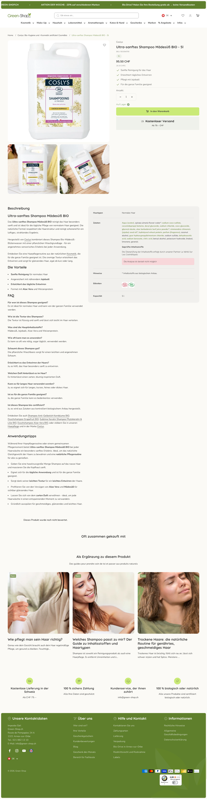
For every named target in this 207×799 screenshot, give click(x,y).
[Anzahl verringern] (120, 97)
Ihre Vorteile (79, 730)
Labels (116, 757)
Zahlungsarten (120, 730)
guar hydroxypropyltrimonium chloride (146, 235)
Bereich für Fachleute (84, 757)
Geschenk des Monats (84, 752)
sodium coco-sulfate (171, 223)
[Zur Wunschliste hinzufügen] (104, 45)
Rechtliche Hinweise (174, 725)
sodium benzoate (134, 238)
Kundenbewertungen (84, 741)
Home (10, 35)
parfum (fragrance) (171, 232)
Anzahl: (120, 90)
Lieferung (118, 736)
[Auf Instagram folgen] (17, 751)
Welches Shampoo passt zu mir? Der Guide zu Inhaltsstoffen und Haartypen (102, 643)
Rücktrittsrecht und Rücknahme (129, 752)
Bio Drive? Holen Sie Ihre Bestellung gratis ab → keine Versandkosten (150, 4)
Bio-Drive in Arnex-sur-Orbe (128, 746)
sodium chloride (167, 226)
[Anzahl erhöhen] (132, 97)
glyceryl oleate (128, 229)
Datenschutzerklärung (175, 739)
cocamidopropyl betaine (133, 226)
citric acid (147, 238)
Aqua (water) (128, 223)
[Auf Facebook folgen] (10, 751)
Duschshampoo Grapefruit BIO (23, 419)
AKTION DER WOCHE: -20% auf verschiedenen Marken (62, 4)
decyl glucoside (152, 226)
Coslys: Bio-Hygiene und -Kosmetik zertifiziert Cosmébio (42, 35)
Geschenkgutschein (83, 736)
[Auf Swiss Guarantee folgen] (31, 751)
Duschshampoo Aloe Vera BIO (32, 422)
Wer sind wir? (80, 725)
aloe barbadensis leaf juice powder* (152, 229)
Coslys (119, 42)
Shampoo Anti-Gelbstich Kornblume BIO (48, 415)
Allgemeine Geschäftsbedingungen (175, 732)
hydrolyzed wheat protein (150, 232)
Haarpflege (13, 426)
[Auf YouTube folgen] (24, 751)
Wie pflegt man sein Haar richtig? (35, 639)
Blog (75, 746)
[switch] (175, 782)
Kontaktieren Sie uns (123, 725)
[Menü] (180, 776)
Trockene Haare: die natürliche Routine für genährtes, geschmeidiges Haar (162, 643)
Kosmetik (71, 253)
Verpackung (119, 741)
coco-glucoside (182, 226)
